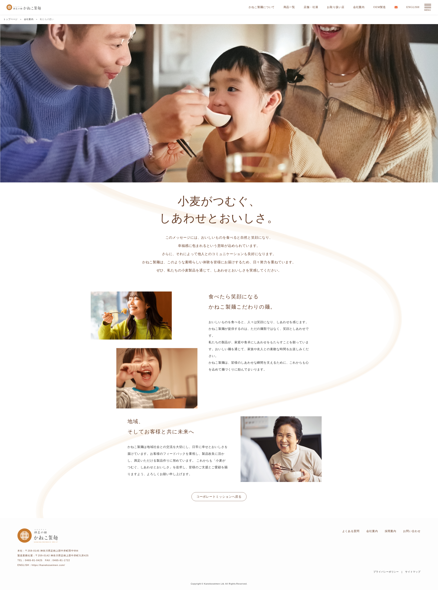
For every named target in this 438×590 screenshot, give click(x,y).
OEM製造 (379, 7)
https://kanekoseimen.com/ (48, 565)
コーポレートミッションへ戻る (219, 496)
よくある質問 (350, 531)
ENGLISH (412, 7)
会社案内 (359, 7)
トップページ (10, 19)
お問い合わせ (411, 531)
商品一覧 (289, 7)
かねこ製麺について (262, 7)
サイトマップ (412, 572)
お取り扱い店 (335, 7)
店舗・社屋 (311, 7)
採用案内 (390, 531)
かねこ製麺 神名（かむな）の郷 (24, 7)
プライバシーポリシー (386, 572)
